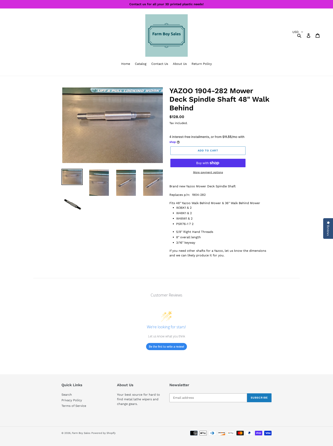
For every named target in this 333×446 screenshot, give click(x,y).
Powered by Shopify (103, 433)
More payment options (208, 172)
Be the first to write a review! (166, 346)
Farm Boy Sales (81, 433)
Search (66, 394)
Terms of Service (73, 406)
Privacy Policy (71, 400)
